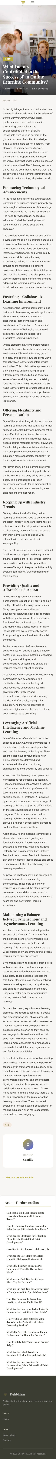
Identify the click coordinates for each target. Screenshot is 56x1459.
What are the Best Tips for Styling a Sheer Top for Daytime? (25, 1280)
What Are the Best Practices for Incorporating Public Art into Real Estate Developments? (28, 1365)
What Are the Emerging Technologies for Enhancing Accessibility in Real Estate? (28, 1310)
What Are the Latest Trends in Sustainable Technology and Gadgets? (26, 1353)
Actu (8, 59)
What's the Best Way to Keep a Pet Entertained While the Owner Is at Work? (24, 1269)
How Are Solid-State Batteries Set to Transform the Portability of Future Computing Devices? (25, 1322)
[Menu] (32, 2)
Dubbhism (17, 1394)
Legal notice (9, 1435)
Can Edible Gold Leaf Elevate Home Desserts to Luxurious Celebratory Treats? (25, 1216)
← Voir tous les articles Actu (18, 1177)
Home (6, 1419)
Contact (7, 1440)
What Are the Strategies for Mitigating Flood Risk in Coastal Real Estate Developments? (26, 1239)
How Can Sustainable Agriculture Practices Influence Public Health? (24, 1300)
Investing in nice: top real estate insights (28, 1248)
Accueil (6, 100)
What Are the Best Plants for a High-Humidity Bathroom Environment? (25, 1257)
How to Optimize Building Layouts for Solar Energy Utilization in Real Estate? (27, 1227)
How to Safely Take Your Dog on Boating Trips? (28, 1343)
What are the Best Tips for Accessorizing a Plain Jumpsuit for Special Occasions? (28, 1290)
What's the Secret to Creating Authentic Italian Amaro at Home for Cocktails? (27, 1333)
